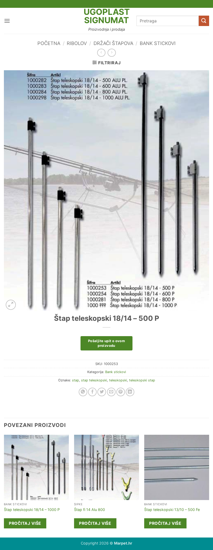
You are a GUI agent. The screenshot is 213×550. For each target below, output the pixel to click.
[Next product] (101, 53)
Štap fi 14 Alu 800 (89, 509)
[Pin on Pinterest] (120, 392)
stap (75, 380)
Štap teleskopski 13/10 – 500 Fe (172, 509)
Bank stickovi (158, 43)
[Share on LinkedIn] (130, 392)
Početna (48, 43)
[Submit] (204, 21)
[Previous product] (112, 53)
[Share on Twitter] (101, 392)
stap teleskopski (94, 380)
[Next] (209, 485)
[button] (7, 20)
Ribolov (77, 43)
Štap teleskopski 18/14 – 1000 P (32, 509)
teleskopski (118, 380)
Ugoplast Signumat (107, 16)
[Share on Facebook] (92, 392)
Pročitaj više (25, 523)
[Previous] (4, 485)
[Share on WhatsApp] (83, 392)
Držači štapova (113, 43)
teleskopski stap (142, 380)
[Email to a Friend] (111, 392)
